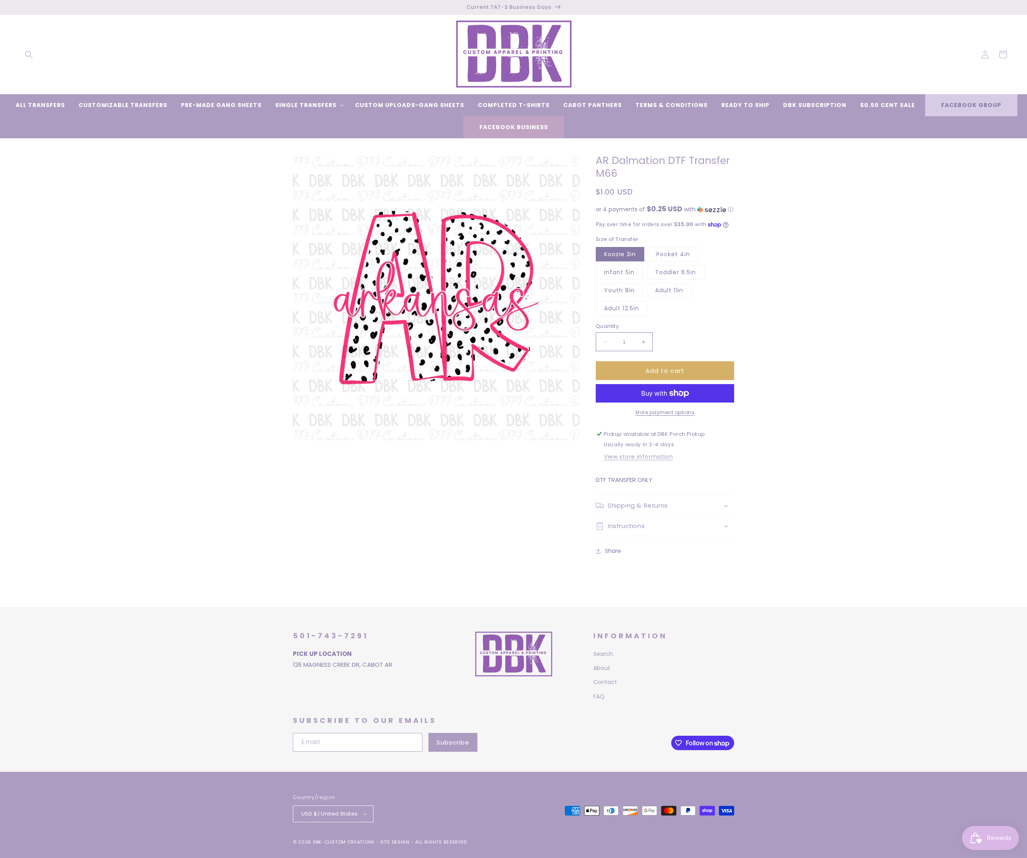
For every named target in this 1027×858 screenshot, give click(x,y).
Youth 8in (619, 290)
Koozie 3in (620, 254)
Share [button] (613, 551)
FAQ (599, 696)
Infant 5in (619, 272)
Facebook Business (513, 127)
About (601, 668)
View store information (638, 457)
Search (603, 654)
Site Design (395, 842)
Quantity (607, 326)
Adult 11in (669, 290)
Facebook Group (971, 105)
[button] (29, 54)
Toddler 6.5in (675, 272)
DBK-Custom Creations (344, 842)
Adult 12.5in (621, 308)
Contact (605, 682)
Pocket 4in (673, 254)
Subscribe (452, 742)
